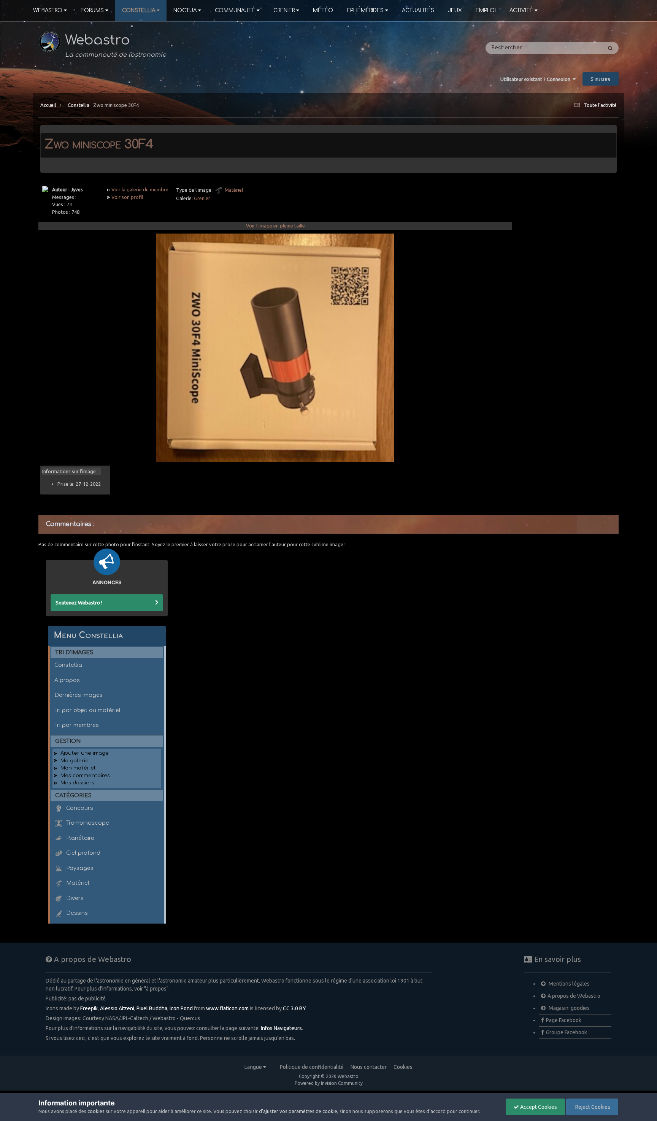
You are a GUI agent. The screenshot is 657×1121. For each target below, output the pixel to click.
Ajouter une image (84, 753)
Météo (323, 10)
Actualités (418, 10)
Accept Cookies (538, 1107)
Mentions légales (569, 984)
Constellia (138, 10)
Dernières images (78, 695)
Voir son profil (127, 197)
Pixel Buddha (151, 1008)
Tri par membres (76, 725)
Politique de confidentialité (312, 1067)
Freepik (89, 1008)
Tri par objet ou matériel (87, 710)
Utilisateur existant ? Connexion (536, 79)
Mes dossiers (77, 782)
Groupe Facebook (566, 1032)
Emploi (486, 10)
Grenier (284, 10)
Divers (74, 898)
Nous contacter (369, 1067)
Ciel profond (82, 853)
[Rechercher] (610, 48)
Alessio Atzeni (117, 1008)
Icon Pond (181, 1008)
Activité (521, 10)
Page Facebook (563, 1020)
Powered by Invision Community (329, 1083)
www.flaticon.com (227, 1008)
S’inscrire (600, 78)
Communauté (235, 10)
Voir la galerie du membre (139, 189)
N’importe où (575, 48)
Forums (92, 10)
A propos (67, 680)
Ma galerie (74, 760)
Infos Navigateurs (281, 1028)
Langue (253, 1067)
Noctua (185, 10)
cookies (96, 1111)
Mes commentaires (85, 775)
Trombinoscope (87, 823)
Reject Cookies (592, 1107)
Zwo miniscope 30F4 (116, 105)
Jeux (455, 10)
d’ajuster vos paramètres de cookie (298, 1111)
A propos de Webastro (574, 996)
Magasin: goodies (569, 1008)
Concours (79, 808)
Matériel (234, 189)
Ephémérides (365, 10)
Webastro (47, 10)
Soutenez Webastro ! (79, 602)
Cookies (403, 1067)
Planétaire (79, 838)
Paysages (79, 868)
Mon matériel (77, 768)
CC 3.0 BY (294, 1008)
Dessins (76, 913)
